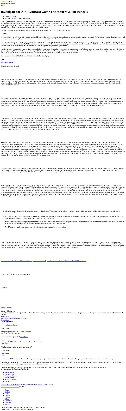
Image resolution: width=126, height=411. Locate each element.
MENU (3, 5)
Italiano (7, 399)
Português (8, 402)
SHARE (3, 344)
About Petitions (9, 378)
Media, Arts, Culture (11, 325)
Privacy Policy (5, 328)
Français (7, 397)
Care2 (3, 1)
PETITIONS (9, 1)
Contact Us (46, 384)
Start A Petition (5, 3)
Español (7, 395)
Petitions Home (9, 374)
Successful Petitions (11, 376)
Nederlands (8, 400)
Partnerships (29, 384)
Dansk (7, 390)
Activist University (10, 379)
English (21, 386)
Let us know (24, 337)
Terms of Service (25, 331)
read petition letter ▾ (7, 63)
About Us (22, 384)
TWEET (20, 318)
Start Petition (5, 354)
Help (51, 384)
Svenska (7, 404)
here (19, 333)
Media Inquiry (37, 384)
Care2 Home (5, 384)
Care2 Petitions (14, 384)
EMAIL (25, 318)
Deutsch (7, 392)
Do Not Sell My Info (18, 409)
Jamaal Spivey (11, 16)
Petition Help (9, 381)
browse (12, 3)
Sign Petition (5, 316)
